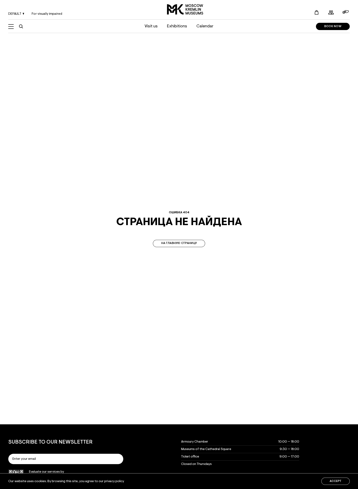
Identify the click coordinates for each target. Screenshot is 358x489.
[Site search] (21, 26)
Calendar (204, 26)
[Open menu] (11, 26)
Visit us (151, 26)
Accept (335, 481)
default (14, 14)
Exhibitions (177, 26)
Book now (332, 26)
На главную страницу (179, 243)
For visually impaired (47, 14)
